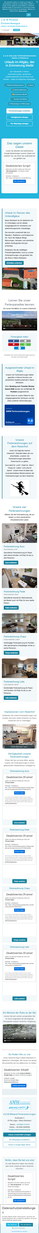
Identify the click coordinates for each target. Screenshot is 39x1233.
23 (24, 729)
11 (33, 42)
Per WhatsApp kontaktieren (19, 1139)
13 (36, 42)
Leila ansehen (19, 998)
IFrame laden (19, 793)
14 (36, 726)
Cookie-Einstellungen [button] (19, 1228)
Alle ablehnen (12, 1224)
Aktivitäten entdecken (14, 263)
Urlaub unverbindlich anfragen (19, 1134)
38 (27, 731)
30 (8, 731)
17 (9, 729)
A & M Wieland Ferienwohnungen (10, 21)
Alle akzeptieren (19, 181)
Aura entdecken (11, 562)
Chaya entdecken (11, 653)
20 (16, 729)
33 (15, 731)
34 (17, 731)
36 (22, 731)
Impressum (24, 1231)
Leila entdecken (11, 698)
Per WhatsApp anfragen (19, 123)
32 (13, 731)
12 (34, 42)
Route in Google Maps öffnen (19, 1144)
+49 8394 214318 (22, 1124)
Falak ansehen (19, 881)
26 (31, 729)
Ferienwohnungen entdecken (19, 111)
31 (10, 731)
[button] (13, 341)
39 (30, 731)
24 (26, 729)
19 (14, 729)
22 (21, 729)
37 (25, 731)
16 (6, 729)
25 (29, 729)
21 (19, 729)
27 (33, 729)
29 (5, 731)
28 (36, 729)
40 (32, 731)
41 (35, 731)
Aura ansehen (19, 822)
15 (4, 729)
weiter (37, 40)
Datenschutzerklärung (11, 803)
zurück (1, 40)
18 (11, 729)
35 (20, 731)
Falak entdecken (11, 608)
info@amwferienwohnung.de (19, 1129)
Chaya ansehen (19, 940)
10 (31, 42)
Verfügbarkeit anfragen (19, 117)
